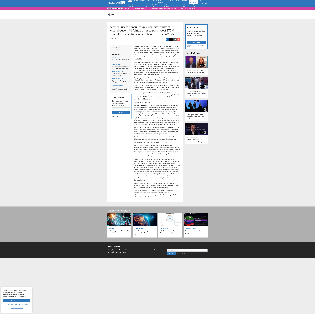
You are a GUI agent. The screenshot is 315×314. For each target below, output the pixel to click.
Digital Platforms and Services (134, 5)
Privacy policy (115, 116)
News (111, 14)
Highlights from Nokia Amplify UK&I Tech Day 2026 (195, 117)
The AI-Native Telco (118, 71)
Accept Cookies (16, 300)
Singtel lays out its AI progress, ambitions (192, 232)
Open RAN (147, 5)
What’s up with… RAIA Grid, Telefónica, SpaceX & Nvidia (119, 88)
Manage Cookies (17, 308)
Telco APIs (184, 5)
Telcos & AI (178, 5)
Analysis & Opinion (116, 49)
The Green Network (167, 5)
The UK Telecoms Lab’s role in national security (195, 71)
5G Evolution (116, 64)
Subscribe (120, 112)
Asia (191, 4)
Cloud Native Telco (156, 5)
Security (114, 57)
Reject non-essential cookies (17, 304)
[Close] (30, 290)
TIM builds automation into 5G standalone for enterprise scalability (195, 140)
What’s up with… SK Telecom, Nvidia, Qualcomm (119, 74)
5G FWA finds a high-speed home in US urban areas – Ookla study (120, 67)
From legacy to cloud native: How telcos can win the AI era (196, 93)
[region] (16, 300)
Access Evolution (117, 85)
